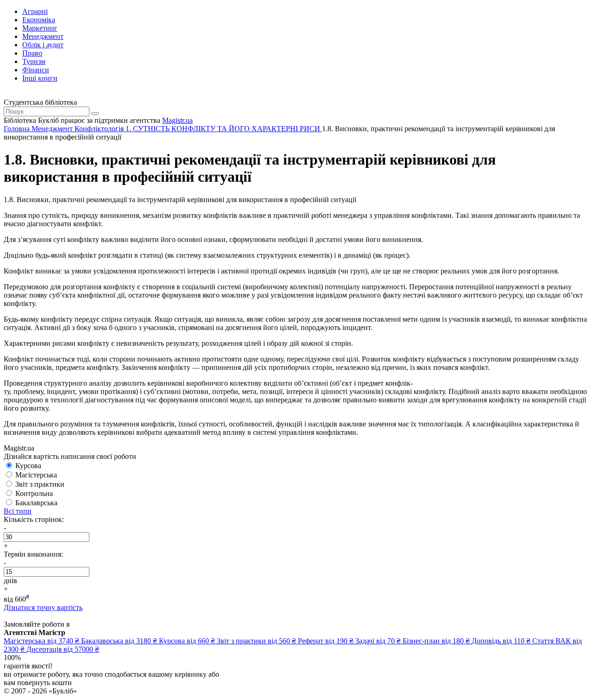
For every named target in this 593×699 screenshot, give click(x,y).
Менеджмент (42, 36)
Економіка (38, 20)
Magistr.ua (177, 120)
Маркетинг (39, 28)
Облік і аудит (42, 45)
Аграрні (35, 11)
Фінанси (35, 70)
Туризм (33, 61)
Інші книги (39, 78)
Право (32, 53)
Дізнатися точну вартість (43, 607)
